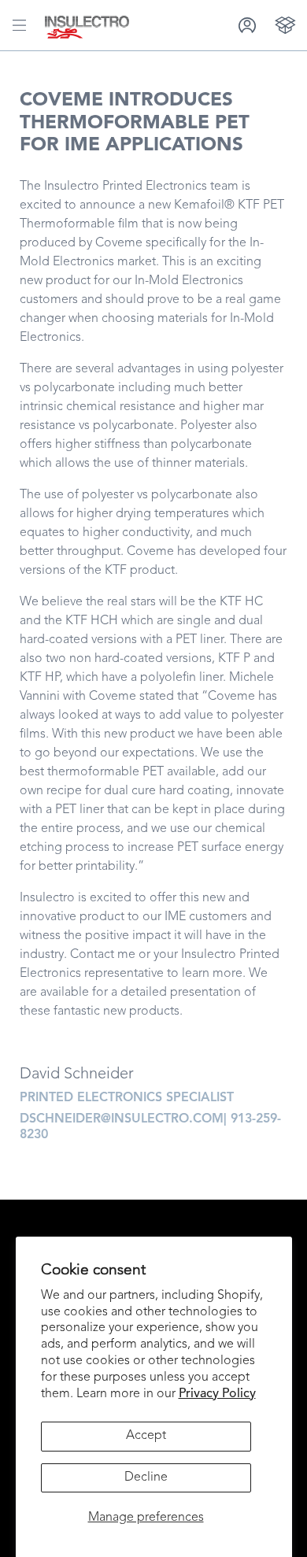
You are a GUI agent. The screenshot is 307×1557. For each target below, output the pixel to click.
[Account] (247, 24)
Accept (146, 1435)
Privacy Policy (217, 1394)
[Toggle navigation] (19, 25)
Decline (146, 1477)
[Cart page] (285, 24)
